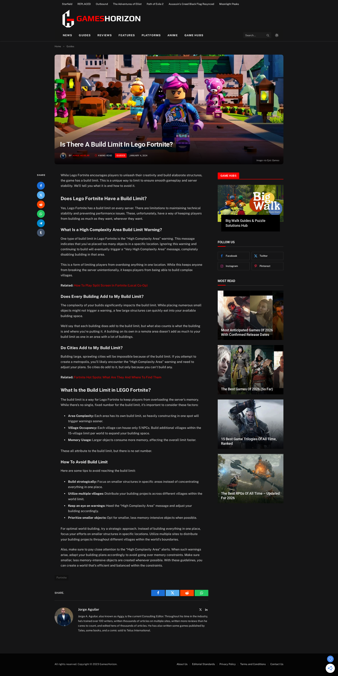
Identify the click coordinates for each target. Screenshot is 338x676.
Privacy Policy (227, 664)
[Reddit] (41, 204)
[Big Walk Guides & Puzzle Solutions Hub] (250, 203)
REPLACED (84, 4)
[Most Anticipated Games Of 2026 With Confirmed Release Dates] (250, 315)
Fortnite (62, 577)
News (67, 35)
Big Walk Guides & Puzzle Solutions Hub (245, 223)
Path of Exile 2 (155, 4)
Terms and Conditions (253, 664)
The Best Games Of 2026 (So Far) (247, 389)
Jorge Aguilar (80, 155)
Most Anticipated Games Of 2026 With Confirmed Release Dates (247, 332)
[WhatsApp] (41, 214)
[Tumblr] (41, 233)
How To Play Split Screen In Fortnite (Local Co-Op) (111, 285)
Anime (172, 35)
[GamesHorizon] (100, 18)
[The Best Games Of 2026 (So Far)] (250, 369)
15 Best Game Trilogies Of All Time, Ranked (249, 441)
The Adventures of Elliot (127, 4)
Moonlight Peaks (229, 4)
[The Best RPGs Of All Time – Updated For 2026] (250, 478)
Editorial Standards (203, 664)
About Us (182, 664)
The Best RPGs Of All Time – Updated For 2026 (250, 495)
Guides (85, 35)
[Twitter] (41, 195)
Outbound (102, 4)
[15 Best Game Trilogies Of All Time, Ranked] (250, 424)
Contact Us (276, 664)
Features (127, 35)
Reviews (104, 35)
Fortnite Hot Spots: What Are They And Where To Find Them (117, 377)
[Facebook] (41, 186)
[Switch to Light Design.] (276, 35)
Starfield (67, 4)
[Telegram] (41, 223)
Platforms (151, 35)
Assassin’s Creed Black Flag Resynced (191, 4)
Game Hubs (193, 35)
